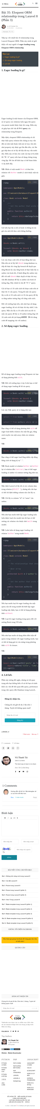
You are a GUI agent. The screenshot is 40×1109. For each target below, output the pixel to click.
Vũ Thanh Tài (21, 757)
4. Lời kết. (6, 64)
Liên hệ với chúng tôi (16, 1102)
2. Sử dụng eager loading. (12, 60)
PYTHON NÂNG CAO (4, 1069)
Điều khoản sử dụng (24, 1096)
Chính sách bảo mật (19, 1098)
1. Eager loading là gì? (11, 57)
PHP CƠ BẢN (17, 1063)
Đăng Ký (20, 720)
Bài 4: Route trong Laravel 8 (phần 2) (14, 890)
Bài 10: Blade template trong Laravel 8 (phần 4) (17, 918)
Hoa (12, 797)
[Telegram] (18, 1031)
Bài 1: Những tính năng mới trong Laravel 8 (16, 876)
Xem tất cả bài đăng (22, 767)
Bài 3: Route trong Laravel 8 (11, 885)
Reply (35, 797)
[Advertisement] (20, 94)
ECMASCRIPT (31, 1070)
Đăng (9, 857)
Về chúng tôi (11, 1096)
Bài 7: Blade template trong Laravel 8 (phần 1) (17, 904)
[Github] (15, 1031)
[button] (5, 4)
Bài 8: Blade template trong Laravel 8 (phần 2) (17, 909)
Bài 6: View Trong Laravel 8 (11, 899)
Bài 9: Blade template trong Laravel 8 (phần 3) (17, 914)
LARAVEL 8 (5, 732)
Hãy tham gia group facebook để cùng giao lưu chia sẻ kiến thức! (20, 940)
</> (14, 818)
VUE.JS (29, 1068)
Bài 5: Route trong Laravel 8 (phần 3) (14, 895)
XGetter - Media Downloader (11, 1053)
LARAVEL (16, 1075)
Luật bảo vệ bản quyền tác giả (19, 1100)
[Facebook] (10, 1031)
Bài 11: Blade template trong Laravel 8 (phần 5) (17, 923)
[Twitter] (13, 1031)
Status (27, 1102)
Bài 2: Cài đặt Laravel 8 (9, 881)
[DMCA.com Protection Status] (15, 1049)
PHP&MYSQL (17, 1081)
